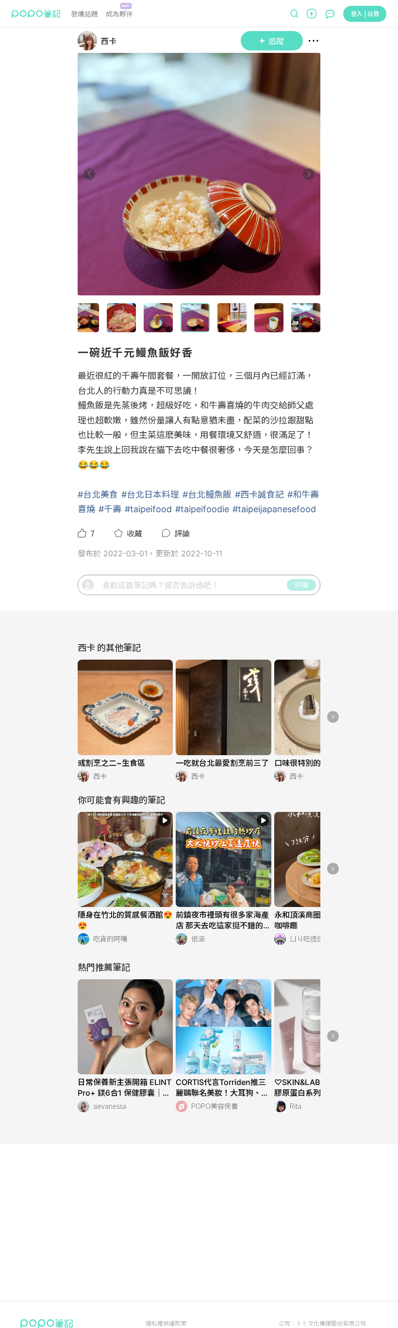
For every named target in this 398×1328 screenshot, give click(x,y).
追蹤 (276, 41)
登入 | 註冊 (365, 13)
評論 (301, 584)
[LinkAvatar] (89, 40)
